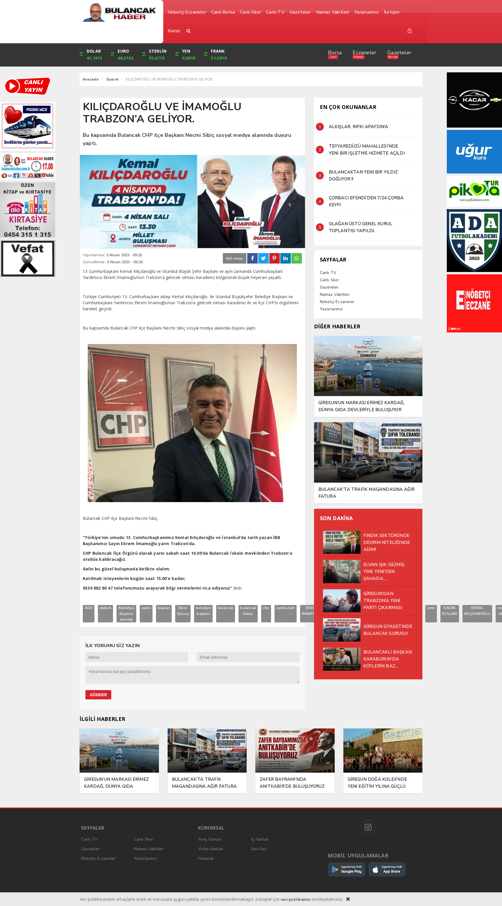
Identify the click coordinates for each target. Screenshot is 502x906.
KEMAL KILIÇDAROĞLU (477, 611)
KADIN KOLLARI (449, 611)
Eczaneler (364, 52)
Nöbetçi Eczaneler (337, 302)
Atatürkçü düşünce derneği (126, 614)
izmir (431, 608)
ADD (89, 608)
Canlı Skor (329, 280)
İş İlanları (260, 839)
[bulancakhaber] (119, 12)
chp (266, 608)
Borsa (335, 52)
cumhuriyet (285, 608)
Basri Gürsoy (183, 611)
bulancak (226, 608)
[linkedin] (285, 258)
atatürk (105, 608)
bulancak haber (248, 611)
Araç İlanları (210, 839)
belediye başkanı (203, 611)
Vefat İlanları (210, 849)
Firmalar (206, 858)
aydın (146, 608)
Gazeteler (399, 52)
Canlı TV (328, 272)
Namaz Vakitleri (335, 294)
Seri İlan (259, 849)
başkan (164, 608)
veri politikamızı (295, 899)
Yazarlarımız (331, 309)
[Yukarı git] (490, 894)
